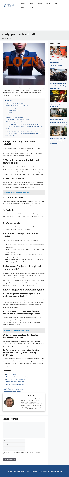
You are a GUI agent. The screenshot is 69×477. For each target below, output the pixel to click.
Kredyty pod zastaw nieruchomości (15, 379)
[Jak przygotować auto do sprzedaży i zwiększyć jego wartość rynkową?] (58, 75)
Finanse (31, 3)
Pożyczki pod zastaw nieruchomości (15, 381)
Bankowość (22, 3)
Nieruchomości (23, 7)
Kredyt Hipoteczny (8, 388)
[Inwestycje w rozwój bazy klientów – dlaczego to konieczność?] (58, 131)
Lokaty (55, 3)
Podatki (31, 7)
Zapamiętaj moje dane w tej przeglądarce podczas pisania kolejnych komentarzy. (22, 454)
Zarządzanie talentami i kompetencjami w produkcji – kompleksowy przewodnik (58, 122)
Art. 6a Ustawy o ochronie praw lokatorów (13, 389)
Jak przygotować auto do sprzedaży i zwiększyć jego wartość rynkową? (58, 85)
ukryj (12, 100)
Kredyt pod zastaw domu (12, 374)
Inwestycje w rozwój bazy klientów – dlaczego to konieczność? (58, 140)
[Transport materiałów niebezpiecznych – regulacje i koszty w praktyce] (58, 52)
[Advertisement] (34, 20)
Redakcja (59, 471)
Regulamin (53, 471)
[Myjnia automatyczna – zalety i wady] (58, 96)
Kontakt (34, 471)
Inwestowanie (39, 3)
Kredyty (48, 3)
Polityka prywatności (43, 471)
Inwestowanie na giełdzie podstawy (12, 391)
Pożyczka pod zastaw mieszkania (15, 384)
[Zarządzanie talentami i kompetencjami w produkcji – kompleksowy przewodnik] (58, 113)
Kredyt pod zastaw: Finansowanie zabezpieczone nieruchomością (23, 377)
